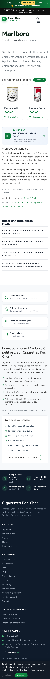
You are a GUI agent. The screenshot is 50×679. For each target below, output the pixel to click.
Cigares (5, 542)
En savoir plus (36, 670)
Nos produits (7, 563)
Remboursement (9, 597)
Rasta (12, 206)
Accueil (5, 40)
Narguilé (5, 538)
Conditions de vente (11, 618)
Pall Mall (25, 202)
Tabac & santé (8, 588)
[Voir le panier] (38, 22)
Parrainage (7, 584)
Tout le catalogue (9, 546)
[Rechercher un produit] (37, 19)
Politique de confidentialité (13, 622)
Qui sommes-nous (10, 559)
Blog (4, 567)
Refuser (8, 675)
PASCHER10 (28, 3)
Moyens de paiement (11, 592)
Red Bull (21, 206)
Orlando (16, 202)
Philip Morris (37, 202)
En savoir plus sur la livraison (23, 457)
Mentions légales (9, 614)
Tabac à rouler (8, 533)
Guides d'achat (8, 576)
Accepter (21, 675)
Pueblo (5, 206)
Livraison (6, 580)
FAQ (4, 572)
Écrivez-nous (10, 652)
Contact (5, 601)
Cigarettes (6, 529)
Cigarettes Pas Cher (20, 503)
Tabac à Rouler (18, 40)
